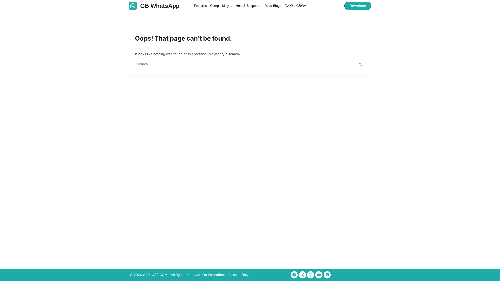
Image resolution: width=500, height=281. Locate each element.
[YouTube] (318, 274)
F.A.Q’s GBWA (295, 6)
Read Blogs (272, 6)
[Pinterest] (327, 274)
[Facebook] (294, 274)
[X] (302, 274)
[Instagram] (310, 274)
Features (200, 6)
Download (357, 6)
